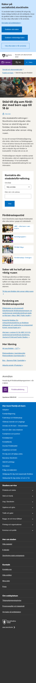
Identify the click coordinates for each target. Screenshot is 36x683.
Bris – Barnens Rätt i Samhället (13, 360)
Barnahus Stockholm (9, 458)
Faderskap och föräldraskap (12, 418)
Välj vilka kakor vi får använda (15, 46)
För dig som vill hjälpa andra (12, 454)
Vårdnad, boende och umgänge (13, 422)
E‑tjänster (7, 62)
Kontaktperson (7, 438)
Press (4, 586)
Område (8, 183)
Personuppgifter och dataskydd (13, 606)
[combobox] (18, 196)
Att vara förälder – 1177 (10, 348)
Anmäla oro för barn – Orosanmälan (15, 426)
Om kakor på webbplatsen (11, 23)
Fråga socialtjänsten (9, 470)
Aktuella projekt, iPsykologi (12, 365)
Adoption (5, 410)
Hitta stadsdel (7, 544)
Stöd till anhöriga (8, 462)
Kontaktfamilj (7, 442)
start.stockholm (7, 627)
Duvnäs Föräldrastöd (9, 446)
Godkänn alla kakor (12, 29)
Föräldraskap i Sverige (22, 257)
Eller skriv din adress (12, 192)
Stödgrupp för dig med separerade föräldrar (17, 474)
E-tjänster (5, 550)
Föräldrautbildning (17, 389)
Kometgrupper (19, 237)
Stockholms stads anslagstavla (13, 555)
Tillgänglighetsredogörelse (11, 600)
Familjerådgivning (8, 414)
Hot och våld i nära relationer (12, 430)
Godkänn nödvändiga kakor (14, 37)
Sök (19, 62)
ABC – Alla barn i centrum (22, 227)
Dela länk (8, 114)
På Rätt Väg (18, 247)
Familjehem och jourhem (11, 434)
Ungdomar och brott (9, 450)
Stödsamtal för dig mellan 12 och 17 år (16, 478)
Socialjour (6, 466)
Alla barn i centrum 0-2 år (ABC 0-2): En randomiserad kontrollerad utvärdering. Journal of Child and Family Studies (16, 335)
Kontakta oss (7, 569)
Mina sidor (6, 581)
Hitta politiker (7, 575)
